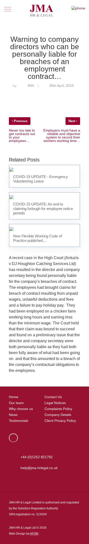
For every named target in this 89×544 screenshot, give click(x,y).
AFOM (34, 533)
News (13, 415)
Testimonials (18, 421)
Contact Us (53, 397)
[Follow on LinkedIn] (13, 437)
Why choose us (21, 409)
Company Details (57, 415)
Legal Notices (55, 403)
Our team (16, 403)
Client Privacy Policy (60, 421)
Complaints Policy (58, 409)
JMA (30, 86)
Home (13, 397)
